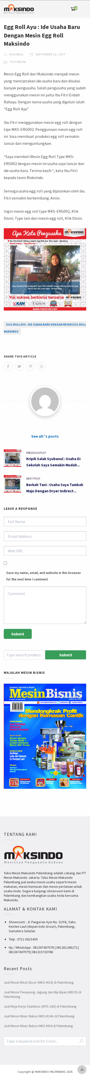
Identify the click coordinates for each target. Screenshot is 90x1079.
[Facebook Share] (8, 366)
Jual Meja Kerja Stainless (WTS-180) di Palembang (40, 1006)
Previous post (36, 453)
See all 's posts (45, 436)
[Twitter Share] (19, 366)
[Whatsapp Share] (42, 366)
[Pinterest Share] (30, 366)
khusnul (16, 54)
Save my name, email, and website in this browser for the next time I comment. (43, 575)
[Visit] (45, 401)
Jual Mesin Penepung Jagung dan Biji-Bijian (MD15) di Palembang (42, 994)
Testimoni (18, 62)
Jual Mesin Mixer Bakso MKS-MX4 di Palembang (38, 1026)
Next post (33, 478)
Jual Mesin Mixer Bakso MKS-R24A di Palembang (39, 1016)
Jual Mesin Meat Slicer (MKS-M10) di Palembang (39, 982)
